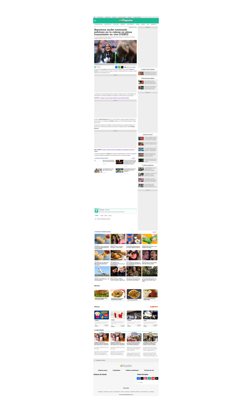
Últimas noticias (99, 24)
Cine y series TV (130, 24)
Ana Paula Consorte (122, 17)
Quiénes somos (102, 370)
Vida (148, 24)
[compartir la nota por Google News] (130, 67)
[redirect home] (126, 365)
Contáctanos (116, 370)
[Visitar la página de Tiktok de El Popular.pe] (156, 378)
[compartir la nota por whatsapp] (119, 67)
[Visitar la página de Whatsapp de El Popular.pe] (149, 378)
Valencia (110, 215)
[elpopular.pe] (126, 22)
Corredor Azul (107, 17)
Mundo (143, 24)
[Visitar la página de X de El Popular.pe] (142, 378)
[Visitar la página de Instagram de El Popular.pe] (145, 378)
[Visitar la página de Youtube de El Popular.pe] (153, 378)
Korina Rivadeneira (137, 17)
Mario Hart (114, 17)
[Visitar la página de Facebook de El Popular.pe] (138, 378)
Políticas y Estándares (132, 370)
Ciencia (138, 24)
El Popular (99, 67)
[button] (95, 20)
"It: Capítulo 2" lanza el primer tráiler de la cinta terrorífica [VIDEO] (114, 98)
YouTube (104, 69)
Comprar (106, 325)
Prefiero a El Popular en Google (103, 218)
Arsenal (105, 215)
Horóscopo (130, 17)
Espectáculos (108, 24)
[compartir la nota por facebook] (116, 67)
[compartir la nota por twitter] (122, 67)
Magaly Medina (100, 17)
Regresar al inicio (100, 360)
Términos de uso (149, 370)
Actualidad (116, 24)
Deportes (123, 24)
